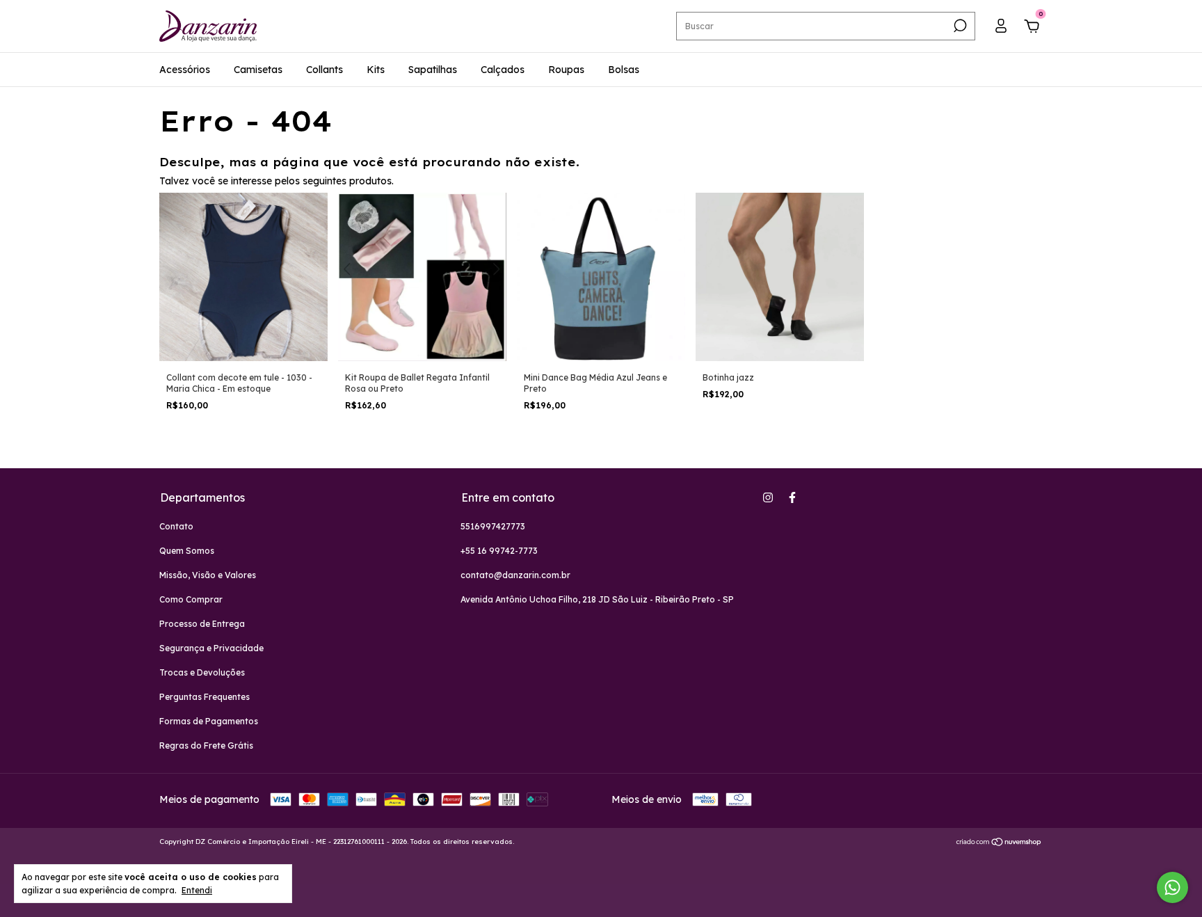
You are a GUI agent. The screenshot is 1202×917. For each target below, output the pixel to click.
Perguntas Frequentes (204, 697)
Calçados (502, 69)
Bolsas (623, 69)
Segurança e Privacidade (211, 648)
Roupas (566, 69)
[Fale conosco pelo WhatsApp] (1172, 887)
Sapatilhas (432, 69)
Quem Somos (186, 550)
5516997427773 (492, 526)
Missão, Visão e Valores (207, 575)
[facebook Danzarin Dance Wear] (792, 497)
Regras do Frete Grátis (206, 745)
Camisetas (258, 69)
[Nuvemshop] (999, 843)
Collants (324, 69)
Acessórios (184, 69)
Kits (376, 69)
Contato (176, 526)
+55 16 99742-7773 (499, 550)
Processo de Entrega (202, 624)
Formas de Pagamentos (208, 721)
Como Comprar (191, 599)
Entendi (197, 890)
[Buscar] (959, 26)
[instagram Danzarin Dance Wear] (768, 497)
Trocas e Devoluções (202, 672)
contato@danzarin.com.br (515, 575)
